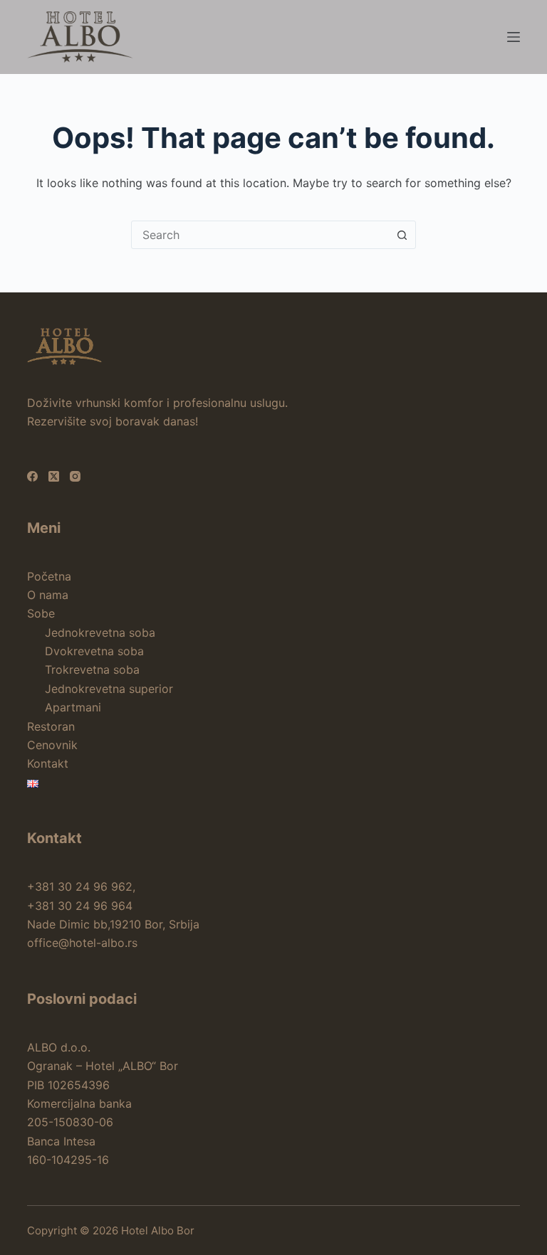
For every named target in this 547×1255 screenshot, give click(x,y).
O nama (47, 595)
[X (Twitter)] (53, 476)
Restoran (51, 726)
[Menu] (513, 37)
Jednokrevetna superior (109, 689)
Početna (49, 576)
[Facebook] (32, 476)
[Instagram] (75, 476)
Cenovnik (52, 745)
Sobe (41, 613)
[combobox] (260, 235)
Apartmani (73, 707)
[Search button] (401, 234)
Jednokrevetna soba (100, 632)
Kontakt (47, 763)
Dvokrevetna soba (94, 651)
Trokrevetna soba (92, 669)
